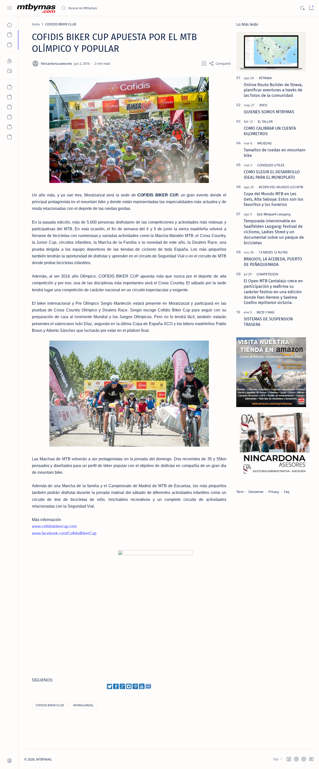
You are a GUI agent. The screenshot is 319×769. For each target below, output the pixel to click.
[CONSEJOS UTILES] (270, 165)
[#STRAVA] (265, 78)
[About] (9, 61)
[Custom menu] (9, 87)
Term (240, 491)
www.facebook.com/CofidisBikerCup (64, 533)
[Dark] (302, 8)
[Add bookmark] (203, 63)
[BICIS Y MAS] (265, 312)
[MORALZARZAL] (83, 705)
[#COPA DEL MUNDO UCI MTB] (281, 187)
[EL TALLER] (265, 121)
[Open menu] (9, 8)
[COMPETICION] (267, 274)
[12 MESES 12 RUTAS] (273, 252)
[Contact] (9, 71)
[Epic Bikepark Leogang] (274, 214)
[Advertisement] (75, 586)
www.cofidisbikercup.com (54, 526)
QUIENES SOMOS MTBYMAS (269, 111)
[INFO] (263, 105)
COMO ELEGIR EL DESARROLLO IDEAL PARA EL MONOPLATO (272, 174)
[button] (289, 759)
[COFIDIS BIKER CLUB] (50, 705)
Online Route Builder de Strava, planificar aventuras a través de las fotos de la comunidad (273, 90)
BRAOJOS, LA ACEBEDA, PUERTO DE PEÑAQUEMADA (273, 261)
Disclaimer (256, 491)
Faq (286, 491)
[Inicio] (9, 25)
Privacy (273, 491)
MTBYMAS (43, 759)
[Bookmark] (311, 8)
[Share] (220, 63)
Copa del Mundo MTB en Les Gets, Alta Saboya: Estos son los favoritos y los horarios (273, 199)
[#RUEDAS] (264, 143)
